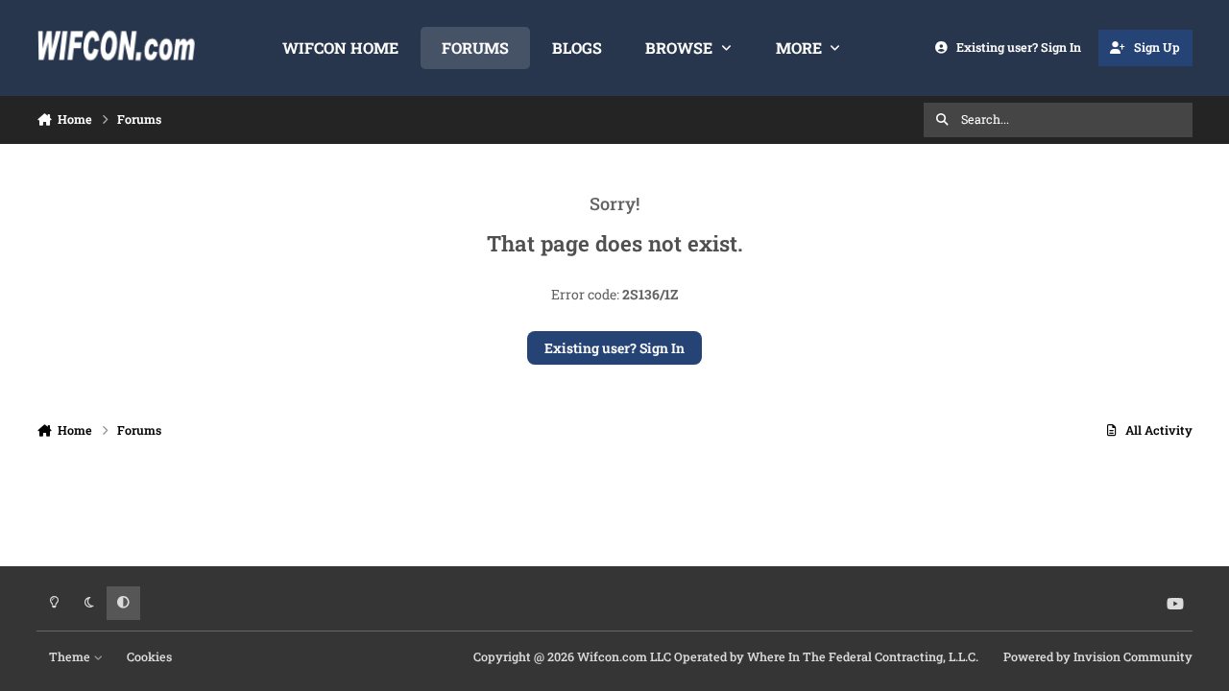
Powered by (1098, 656)
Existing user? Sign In (614, 348)
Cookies (149, 656)
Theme (71, 656)
